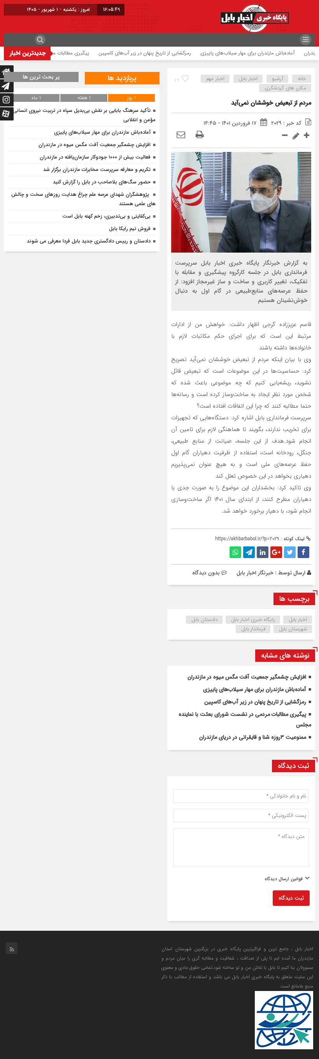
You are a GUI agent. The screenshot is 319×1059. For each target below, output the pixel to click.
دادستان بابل (204, 620)
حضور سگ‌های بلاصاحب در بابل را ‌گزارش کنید (102, 182)
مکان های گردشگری (285, 88)
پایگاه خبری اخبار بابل (253, 620)
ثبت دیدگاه (291, 898)
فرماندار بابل (253, 629)
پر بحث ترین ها (41, 77)
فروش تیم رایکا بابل (130, 229)
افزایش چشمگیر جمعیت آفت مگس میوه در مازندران (247, 677)
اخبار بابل (248, 79)
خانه (302, 79)
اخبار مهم (215, 79)
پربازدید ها (122, 78)
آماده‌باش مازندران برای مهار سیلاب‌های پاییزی (267, 53)
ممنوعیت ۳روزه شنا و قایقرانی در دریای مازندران (252, 737)
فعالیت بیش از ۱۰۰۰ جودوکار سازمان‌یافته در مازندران (95, 157)
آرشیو (277, 79)
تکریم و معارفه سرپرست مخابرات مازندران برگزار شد (97, 170)
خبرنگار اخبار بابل (255, 573)
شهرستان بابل (293, 629)
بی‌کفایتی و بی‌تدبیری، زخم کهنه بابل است (106, 216)
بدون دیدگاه (206, 573)
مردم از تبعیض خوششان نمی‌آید (271, 103)
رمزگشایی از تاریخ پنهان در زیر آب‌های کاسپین (164, 53)
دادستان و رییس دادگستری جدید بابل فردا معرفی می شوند (89, 241)
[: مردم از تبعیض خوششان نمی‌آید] (181, 135)
